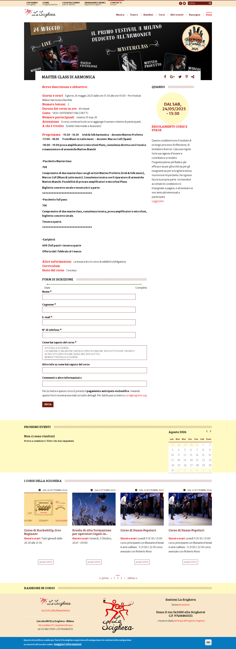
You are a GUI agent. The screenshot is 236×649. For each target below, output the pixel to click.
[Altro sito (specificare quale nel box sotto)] (94, 354)
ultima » (132, 578)
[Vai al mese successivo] (210, 431)
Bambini (148, 14)
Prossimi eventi (37, 426)
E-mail (47, 317)
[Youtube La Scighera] (184, 2)
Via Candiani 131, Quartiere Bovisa (55, 625)
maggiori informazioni (67, 644)
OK (208, 642)
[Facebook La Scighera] (180, 2)
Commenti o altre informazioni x (62, 377)
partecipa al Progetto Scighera (189, 620)
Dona (209, 14)
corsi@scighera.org (136, 395)
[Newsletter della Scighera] (94, 357)
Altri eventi (176, 14)
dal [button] (55, 490)
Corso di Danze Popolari (138, 530)
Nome (47, 291)
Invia (48, 404)
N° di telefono (51, 329)
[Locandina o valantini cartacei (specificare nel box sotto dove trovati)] (94, 351)
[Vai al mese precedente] (207, 431)
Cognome (49, 304)
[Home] (41, 13)
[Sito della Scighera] (94, 348)
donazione (184, 604)
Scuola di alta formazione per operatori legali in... (91, 532)
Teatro (134, 14)
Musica (120, 14)
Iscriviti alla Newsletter (55, 610)
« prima (103, 578)
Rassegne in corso (39, 588)
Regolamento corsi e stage (169, 128)
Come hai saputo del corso (59, 342)
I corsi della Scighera (43, 480)
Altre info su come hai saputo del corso (66, 364)
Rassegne (194, 14)
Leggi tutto (158, 201)
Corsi (162, 14)
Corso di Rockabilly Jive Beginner (42, 532)
